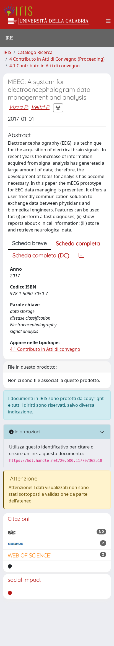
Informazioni (27, 431)
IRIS (7, 52)
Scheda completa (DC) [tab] (40, 255)
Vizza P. (18, 106)
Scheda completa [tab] (78, 243)
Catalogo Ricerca (35, 52)
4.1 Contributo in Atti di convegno (44, 66)
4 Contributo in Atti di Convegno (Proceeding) (57, 59)
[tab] (81, 255)
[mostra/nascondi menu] (108, 21)
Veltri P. (40, 106)
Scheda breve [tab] (29, 243)
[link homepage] (20, 10)
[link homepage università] (48, 21)
